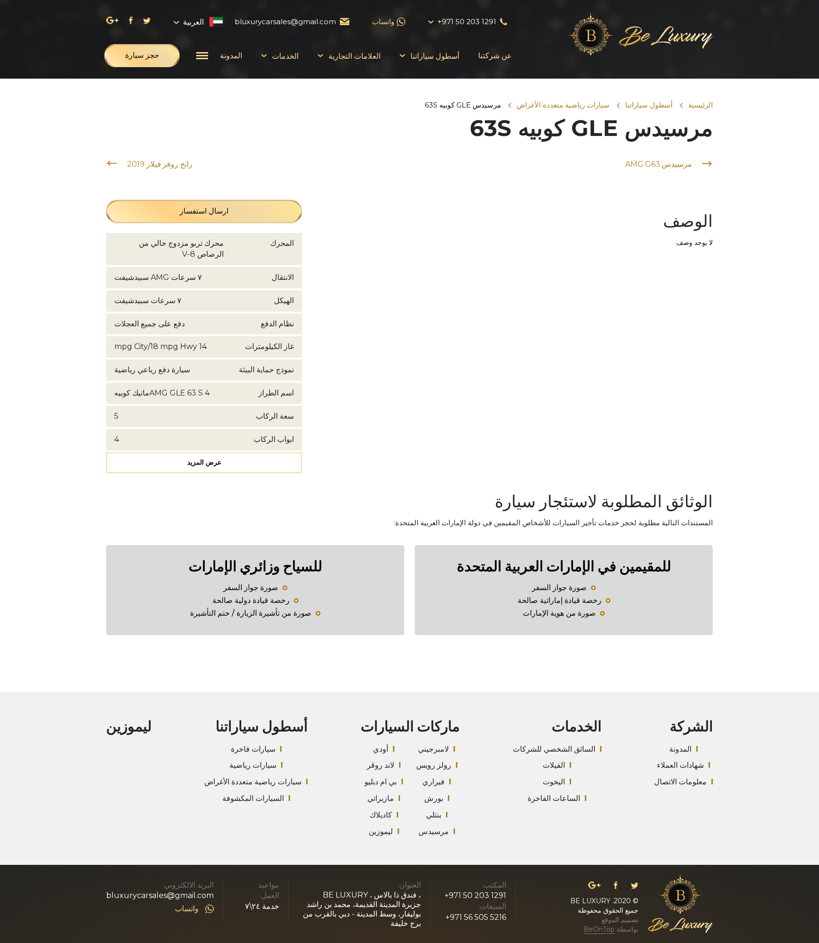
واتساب (383, 21)
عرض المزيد (204, 462)
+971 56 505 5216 (476, 917)
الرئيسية (700, 104)
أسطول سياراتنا (649, 104)
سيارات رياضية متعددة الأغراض (563, 104)
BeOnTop (599, 929)
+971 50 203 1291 (475, 895)
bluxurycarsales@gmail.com (160, 895)
